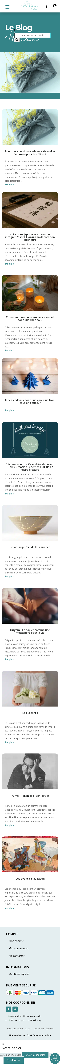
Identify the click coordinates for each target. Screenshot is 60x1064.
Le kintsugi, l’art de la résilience (30, 547)
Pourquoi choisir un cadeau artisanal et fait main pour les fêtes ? (30, 152)
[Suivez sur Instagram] (15, 1009)
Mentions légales (19, 974)
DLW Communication (39, 1035)
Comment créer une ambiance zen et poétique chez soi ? (30, 318)
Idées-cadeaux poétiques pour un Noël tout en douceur (30, 401)
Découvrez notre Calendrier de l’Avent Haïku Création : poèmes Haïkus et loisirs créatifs (30, 466)
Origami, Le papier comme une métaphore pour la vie (30, 631)
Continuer (13, 1060)
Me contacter (16, 956)
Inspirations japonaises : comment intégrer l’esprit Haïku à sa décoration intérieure (30, 237)
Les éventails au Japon (30, 878)
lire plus (9, 184)
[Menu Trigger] (7, 6)
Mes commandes (19, 948)
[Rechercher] (17, 40)
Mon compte (16, 941)
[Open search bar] (15, 30)
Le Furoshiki (30, 713)
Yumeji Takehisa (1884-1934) (30, 796)
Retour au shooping (35, 1054)
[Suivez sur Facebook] (8, 1009)
